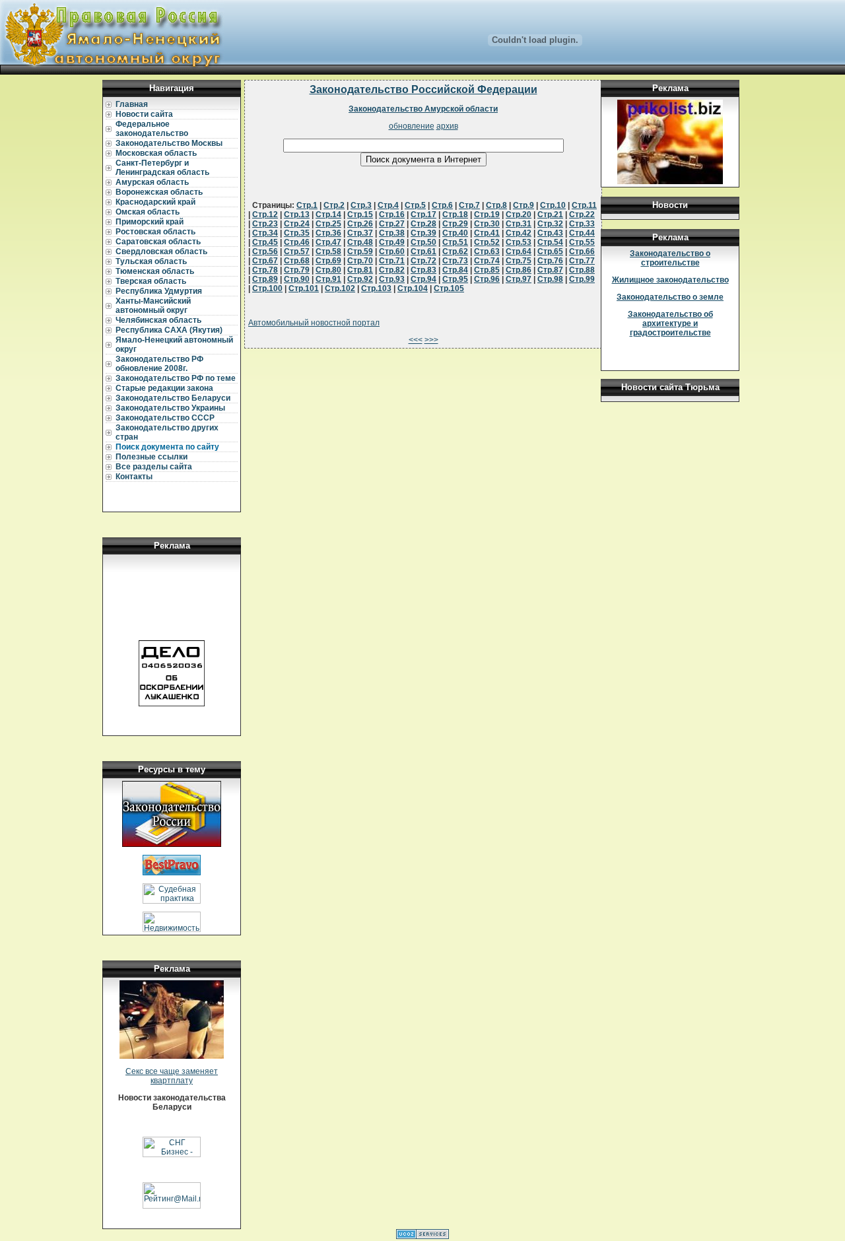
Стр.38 (392, 233)
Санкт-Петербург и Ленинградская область (162, 167)
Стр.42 (518, 233)
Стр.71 (392, 260)
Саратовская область (158, 241)
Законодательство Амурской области (423, 109)
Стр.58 (328, 251)
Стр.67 (265, 260)
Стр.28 (423, 223)
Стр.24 (297, 223)
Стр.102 (340, 288)
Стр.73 (455, 260)
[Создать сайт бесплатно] (422, 1236)
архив (447, 126)
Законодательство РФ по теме (176, 378)
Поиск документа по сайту (167, 447)
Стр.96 (487, 279)
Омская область (148, 212)
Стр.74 (487, 260)
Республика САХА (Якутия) (169, 330)
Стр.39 (423, 233)
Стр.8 (496, 205)
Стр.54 (550, 242)
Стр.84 (455, 270)
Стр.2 (334, 205)
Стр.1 (307, 205)
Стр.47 (328, 242)
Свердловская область (161, 251)
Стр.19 (487, 214)
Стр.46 (297, 242)
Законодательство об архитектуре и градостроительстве (670, 323)
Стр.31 (518, 223)
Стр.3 (361, 205)
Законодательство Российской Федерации (423, 89)
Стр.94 (423, 279)
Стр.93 (392, 279)
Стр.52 (487, 242)
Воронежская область (159, 192)
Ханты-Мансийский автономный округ (153, 305)
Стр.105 (449, 288)
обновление (411, 126)
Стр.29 (455, 223)
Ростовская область (155, 231)
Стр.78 (265, 270)
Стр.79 (297, 270)
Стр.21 (550, 214)
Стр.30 (487, 223)
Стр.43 (550, 233)
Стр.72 (423, 260)
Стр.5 (415, 205)
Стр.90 (297, 279)
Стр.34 (265, 233)
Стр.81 (360, 270)
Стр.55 (582, 242)
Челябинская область (158, 320)
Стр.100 (267, 288)
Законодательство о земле (670, 297)
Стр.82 (392, 270)
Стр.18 (455, 214)
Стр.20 (518, 214)
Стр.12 (265, 214)
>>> (431, 340)
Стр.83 (423, 270)
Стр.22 (582, 214)
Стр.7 (469, 205)
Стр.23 (265, 223)
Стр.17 (423, 214)
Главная (132, 104)
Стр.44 (582, 233)
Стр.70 (360, 260)
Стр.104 (412, 288)
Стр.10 (553, 205)
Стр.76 (550, 260)
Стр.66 (582, 251)
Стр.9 (523, 205)
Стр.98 (550, 279)
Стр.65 (550, 251)
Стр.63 (487, 251)
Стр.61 (423, 251)
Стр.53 (518, 242)
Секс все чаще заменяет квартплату (171, 1076)
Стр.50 (423, 242)
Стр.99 (582, 279)
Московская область (156, 153)
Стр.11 (584, 205)
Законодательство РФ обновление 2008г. (159, 363)
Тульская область (151, 261)
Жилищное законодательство (670, 280)
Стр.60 (392, 251)
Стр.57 (297, 251)
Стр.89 (265, 279)
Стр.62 (455, 251)
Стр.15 (360, 214)
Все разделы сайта (154, 466)
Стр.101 (303, 288)
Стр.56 (265, 251)
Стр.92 (360, 279)
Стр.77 (582, 260)
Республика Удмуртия (159, 291)
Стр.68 (297, 260)
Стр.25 (328, 223)
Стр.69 (328, 260)
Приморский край (150, 221)
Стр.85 (487, 270)
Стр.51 (455, 242)
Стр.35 (297, 233)
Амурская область (152, 182)
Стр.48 (360, 242)
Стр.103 (376, 288)
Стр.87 (550, 270)
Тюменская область (155, 271)
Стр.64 (518, 251)
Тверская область (151, 281)
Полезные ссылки (151, 456)
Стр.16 (392, 214)
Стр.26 (360, 223)
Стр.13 (297, 214)
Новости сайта (144, 114)
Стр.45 (265, 242)
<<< (415, 340)
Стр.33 (582, 223)
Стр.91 (328, 279)
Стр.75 (518, 260)
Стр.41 (487, 233)
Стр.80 (328, 270)
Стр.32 (550, 223)
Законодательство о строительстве (670, 258)
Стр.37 (360, 233)
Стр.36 (328, 233)
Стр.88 (582, 270)
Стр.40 (455, 233)
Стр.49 (392, 242)
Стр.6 (442, 205)
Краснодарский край (155, 202)
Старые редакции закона (164, 388)
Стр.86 (518, 270)
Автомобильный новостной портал (314, 322)
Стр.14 (328, 214)
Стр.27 (392, 223)
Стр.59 (360, 251)
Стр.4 (388, 205)
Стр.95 (455, 279)
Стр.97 (518, 279)
